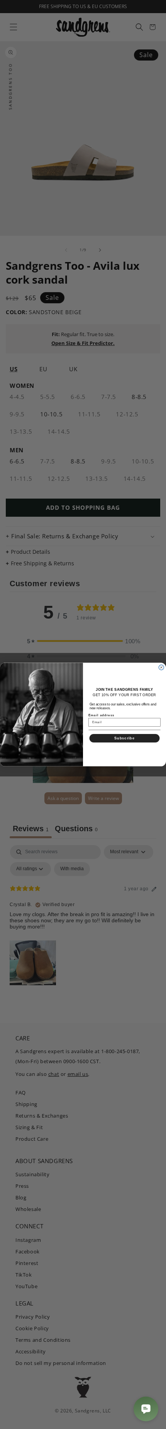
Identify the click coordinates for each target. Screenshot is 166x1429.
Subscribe (124, 738)
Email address (101, 715)
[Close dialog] (161, 667)
